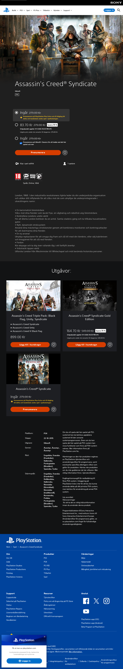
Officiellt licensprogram (53, 616)
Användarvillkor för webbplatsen (71, 661)
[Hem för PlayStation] (6, 10)
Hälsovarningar (69, 500)
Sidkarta (83, 661)
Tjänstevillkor (49, 597)
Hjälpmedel (86, 561)
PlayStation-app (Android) (92, 623)
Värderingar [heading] (87, 554)
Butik (14, 10)
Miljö (83, 558)
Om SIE (9, 558)
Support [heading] (10, 593)
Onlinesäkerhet (87, 565)
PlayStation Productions (16, 569)
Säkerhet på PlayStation (16, 601)
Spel (28, 10)
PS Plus (36, 10)
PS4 (45, 561)
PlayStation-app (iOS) (90, 619)
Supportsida (11, 597)
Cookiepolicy (94, 661)
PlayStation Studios (14, 565)
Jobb (8, 561)
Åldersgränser (49, 605)
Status (9, 605)
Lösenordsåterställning (15, 612)
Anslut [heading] (84, 593)
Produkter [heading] (49, 554)
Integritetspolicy (56, 661)
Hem (8, 547)
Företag (9, 573)
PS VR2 (47, 565)
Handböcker (11, 620)
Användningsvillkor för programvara (109, 661)
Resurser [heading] (48, 593)
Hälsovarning (49, 608)
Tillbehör (46, 10)
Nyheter (57, 10)
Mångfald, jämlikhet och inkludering (96, 569)
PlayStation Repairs (14, 608)
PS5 (21, 10)
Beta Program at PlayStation (92, 627)
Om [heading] (8, 554)
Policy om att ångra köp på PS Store (58, 601)
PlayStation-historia (14, 577)
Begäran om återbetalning (17, 616)
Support (66, 10)
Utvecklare (48, 612)
